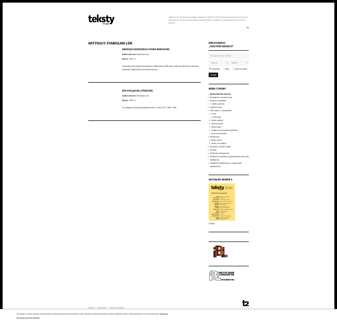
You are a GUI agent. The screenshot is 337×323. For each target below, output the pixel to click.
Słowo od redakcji (218, 143)
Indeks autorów (217, 104)
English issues (216, 107)
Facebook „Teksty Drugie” (220, 147)
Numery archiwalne (218, 101)
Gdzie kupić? (216, 127)
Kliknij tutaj (164, 314)
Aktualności (215, 137)
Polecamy (217, 117)
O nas (213, 114)
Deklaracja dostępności (220, 153)
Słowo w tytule (240, 69)
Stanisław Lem (143, 54)
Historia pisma (217, 124)
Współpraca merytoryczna (221, 97)
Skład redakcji (217, 120)
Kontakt (213, 150)
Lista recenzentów (219, 133)
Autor (227, 69)
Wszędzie (215, 69)
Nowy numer (216, 140)
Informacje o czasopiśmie (220, 110)
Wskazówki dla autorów (220, 94)
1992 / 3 (132, 59)
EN (247, 28)
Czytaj (211, 223)
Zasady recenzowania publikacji (224, 130)
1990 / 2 (132, 100)
